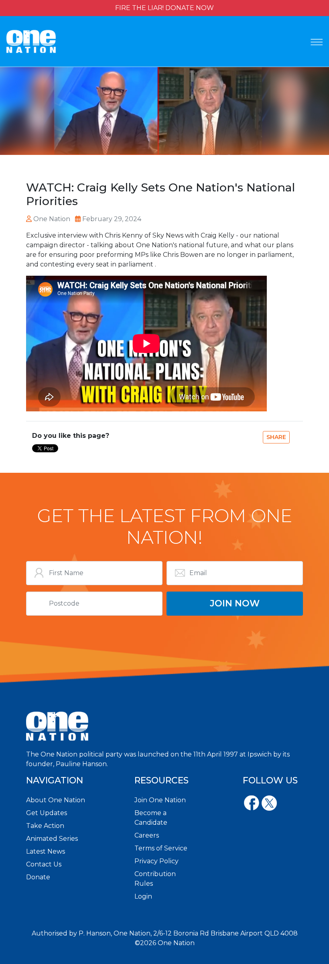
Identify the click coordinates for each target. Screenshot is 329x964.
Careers (146, 835)
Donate (38, 877)
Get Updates (46, 813)
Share (276, 437)
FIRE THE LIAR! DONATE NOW (164, 8)
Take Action (45, 826)
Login (143, 896)
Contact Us (43, 864)
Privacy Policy (156, 861)
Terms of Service (160, 848)
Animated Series (52, 838)
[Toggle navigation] (317, 42)
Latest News (45, 851)
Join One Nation (160, 800)
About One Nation (55, 800)
